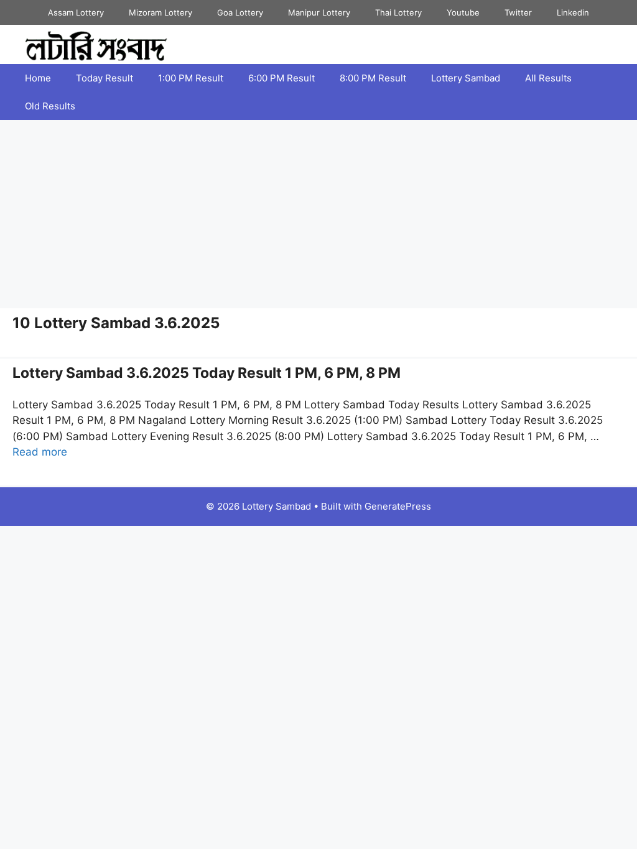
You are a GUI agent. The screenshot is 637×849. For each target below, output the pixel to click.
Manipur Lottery (319, 12)
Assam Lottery (76, 12)
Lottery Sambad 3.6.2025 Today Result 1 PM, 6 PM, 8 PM (206, 373)
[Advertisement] (318, 213)
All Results (548, 78)
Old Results (50, 106)
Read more (39, 452)
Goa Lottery (240, 12)
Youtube (463, 12)
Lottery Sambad (465, 78)
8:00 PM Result (373, 78)
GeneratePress (398, 506)
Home (38, 78)
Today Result (104, 78)
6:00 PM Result (281, 78)
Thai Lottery (398, 12)
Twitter (518, 12)
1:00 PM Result (190, 78)
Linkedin (573, 12)
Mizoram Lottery (160, 12)
